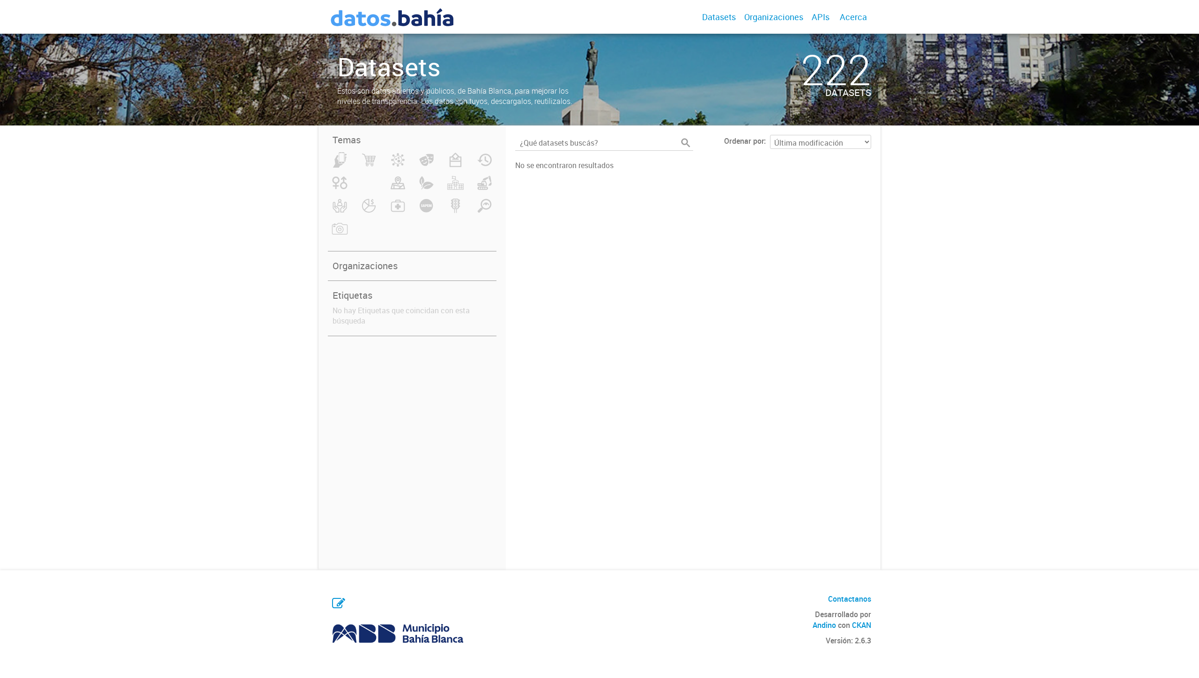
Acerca (853, 16)
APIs (820, 16)
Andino (824, 625)
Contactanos (849, 599)
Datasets (719, 16)
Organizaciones (773, 16)
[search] (685, 143)
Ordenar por (744, 141)
